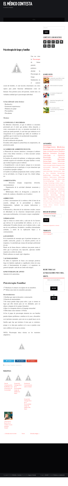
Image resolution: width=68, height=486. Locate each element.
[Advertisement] (45, 11)
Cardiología (62, 169)
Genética (54, 165)
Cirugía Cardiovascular (53, 200)
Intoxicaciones (57, 171)
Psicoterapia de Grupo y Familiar (16, 50)
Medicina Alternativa (53, 204)
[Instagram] (61, 42)
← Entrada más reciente (10, 433)
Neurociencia (53, 177)
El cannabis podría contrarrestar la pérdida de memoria (57, 109)
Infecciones (61, 161)
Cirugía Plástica (61, 200)
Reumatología (46, 191)
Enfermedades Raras (53, 185)
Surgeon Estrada (32, 475)
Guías (63, 202)
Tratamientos (19, 365)
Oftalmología (61, 177)
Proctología (45, 193)
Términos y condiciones (59, 475)
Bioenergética (45, 200)
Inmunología (55, 175)
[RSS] (53, 46)
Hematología (62, 191)
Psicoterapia (36, 59)
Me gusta (21, 360)
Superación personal (47, 206)
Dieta (63, 165)
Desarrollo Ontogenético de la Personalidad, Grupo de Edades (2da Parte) (28, 404)
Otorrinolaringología (48, 181)
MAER (46, 475)
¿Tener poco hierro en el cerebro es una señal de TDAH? (8, 425)
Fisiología (45, 183)
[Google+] (53, 42)
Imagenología (53, 189)
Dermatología (61, 163)
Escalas (60, 202)
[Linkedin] (49, 46)
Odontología (46, 196)
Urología (62, 167)
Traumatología (51, 183)
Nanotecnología (54, 195)
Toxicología (62, 198)
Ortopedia (53, 173)
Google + (32, 360)
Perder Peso (60, 181)
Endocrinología (47, 165)
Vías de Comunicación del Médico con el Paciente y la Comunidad (8, 387)
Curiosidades (47, 159)
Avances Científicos (59, 151)
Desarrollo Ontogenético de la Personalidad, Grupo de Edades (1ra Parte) (18, 388)
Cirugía (52, 149)
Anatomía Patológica (60, 187)
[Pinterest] (57, 42)
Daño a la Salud (48, 151)
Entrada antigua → (35, 433)
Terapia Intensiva (51, 187)
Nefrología (62, 195)
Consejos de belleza (47, 202)
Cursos (52, 202)
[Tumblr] (45, 46)
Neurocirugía (61, 179)
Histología (45, 204)
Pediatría (54, 163)
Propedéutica (58, 196)
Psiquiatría (12, 365)
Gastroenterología (47, 171)
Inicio (23, 433)
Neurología (61, 159)
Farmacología (47, 161)
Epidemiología (47, 175)
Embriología (56, 202)
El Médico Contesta (17, 4)
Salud (63, 149)
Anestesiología (53, 193)
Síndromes (56, 198)
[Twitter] (45, 42)
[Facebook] (49, 42)
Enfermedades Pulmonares (50, 167)
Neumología (47, 157)
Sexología (52, 191)
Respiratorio (62, 204)
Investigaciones (49, 147)
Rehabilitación (61, 189)
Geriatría (56, 191)
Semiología (50, 198)
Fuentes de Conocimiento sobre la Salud (28, 385)
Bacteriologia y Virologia (50, 179)
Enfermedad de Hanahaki (56, 85)
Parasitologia (52, 196)
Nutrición (62, 157)
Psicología (7, 365)
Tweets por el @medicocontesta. (51, 225)
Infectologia (46, 169)
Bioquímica (45, 189)
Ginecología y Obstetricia (54, 155)
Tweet (9, 360)
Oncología (57, 149)
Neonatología (61, 173)
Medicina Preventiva (50, 153)
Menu (34, 19)
